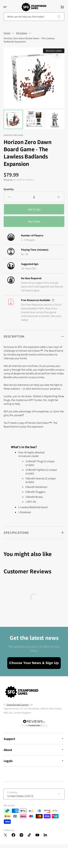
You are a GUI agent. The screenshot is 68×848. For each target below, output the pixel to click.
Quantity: (9, 189)
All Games (21, 33)
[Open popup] (53, 300)
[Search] (59, 17)
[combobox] (34, 16)
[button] (5, 7)
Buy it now (34, 221)
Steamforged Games (17, 704)
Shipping (8, 179)
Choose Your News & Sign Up (34, 663)
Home (7, 33)
